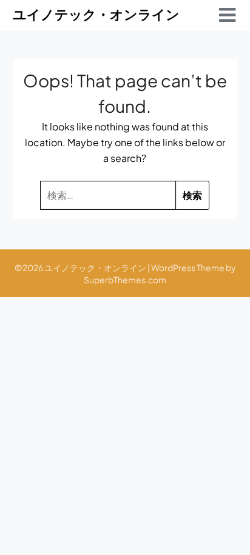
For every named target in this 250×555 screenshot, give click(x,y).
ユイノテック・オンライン (96, 13)
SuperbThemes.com (125, 279)
